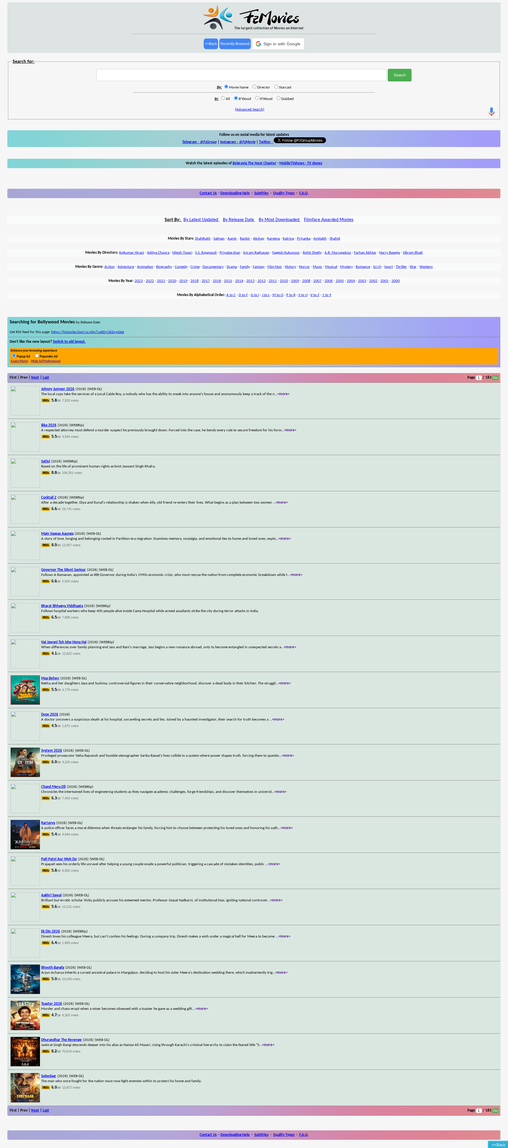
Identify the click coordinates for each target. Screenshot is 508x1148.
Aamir (232, 238)
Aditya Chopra (158, 253)
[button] (278, 44)
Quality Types (284, 193)
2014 (239, 281)
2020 (172, 281)
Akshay (258, 238)
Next (35, 378)
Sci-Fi (377, 267)
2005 (340, 281)
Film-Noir (275, 267)
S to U (303, 295)
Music (317, 267)
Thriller (401, 267)
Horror (304, 267)
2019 (183, 281)
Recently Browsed (235, 44)
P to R (290, 295)
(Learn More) (19, 361)
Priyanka (303, 238)
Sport (388, 267)
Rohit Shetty (312, 253)
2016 (217, 281)
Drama (232, 267)
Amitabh (320, 238)
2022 (150, 281)
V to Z (314, 295)
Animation (145, 267)
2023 (139, 281)
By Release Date (239, 220)
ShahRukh (202, 238)
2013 (250, 281)
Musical (331, 267)
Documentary (213, 267)
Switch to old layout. (69, 342)
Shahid (335, 238)
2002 (373, 281)
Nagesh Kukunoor (286, 253)
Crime (195, 267)
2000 (396, 281)
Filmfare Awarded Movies (328, 220)
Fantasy (259, 267)
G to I (255, 295)
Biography (164, 267)
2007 (317, 281)
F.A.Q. (303, 193)
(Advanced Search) (249, 109)
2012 (262, 281)
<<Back (211, 44)
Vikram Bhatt (413, 253)
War (413, 267)
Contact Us (208, 193)
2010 (284, 281)
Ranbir (245, 238)
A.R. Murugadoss (338, 253)
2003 (362, 281)
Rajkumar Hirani (131, 253)
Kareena (273, 238)
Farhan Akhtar (365, 253)
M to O (278, 295)
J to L (266, 295)
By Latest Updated (201, 220)
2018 (194, 281)
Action (109, 267)
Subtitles (261, 193)
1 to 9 (326, 295)
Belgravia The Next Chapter (254, 163)
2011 (273, 281)
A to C (231, 295)
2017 (206, 281)
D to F (243, 295)
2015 (228, 281)
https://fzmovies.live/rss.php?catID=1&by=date (87, 332)
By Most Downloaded (279, 220)
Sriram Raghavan (256, 253)
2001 (384, 281)
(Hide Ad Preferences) (46, 361)
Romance (363, 267)
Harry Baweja (389, 253)
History (290, 267)
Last (46, 378)
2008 (306, 281)
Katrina (288, 238)
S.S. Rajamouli (206, 253)
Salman (219, 238)
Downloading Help (235, 193)
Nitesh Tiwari (182, 253)
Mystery (346, 267)
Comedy (181, 267)
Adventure (126, 267)
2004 (351, 281)
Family (245, 267)
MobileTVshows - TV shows (300, 163)
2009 (295, 281)
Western (426, 267)
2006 (329, 281)
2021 (161, 281)
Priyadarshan (230, 253)
